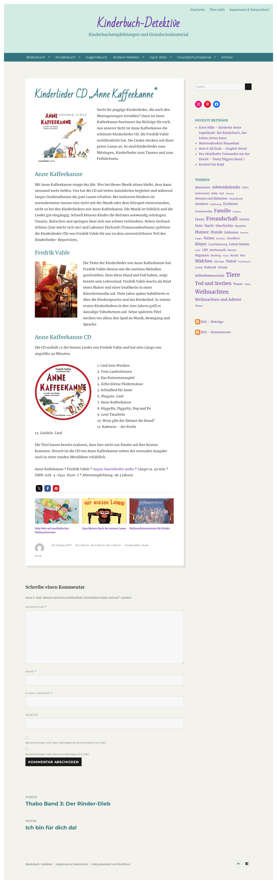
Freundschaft (222, 219)
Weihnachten (212, 292)
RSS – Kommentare (215, 332)
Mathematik (218, 250)
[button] (39, 488)
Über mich (217, 9)
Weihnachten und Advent (218, 299)
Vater (247, 284)
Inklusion (231, 232)
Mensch (231, 250)
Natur (231, 261)
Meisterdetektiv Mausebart (219, 143)
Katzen (209, 238)
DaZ (221, 193)
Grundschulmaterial (194, 57)
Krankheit (233, 238)
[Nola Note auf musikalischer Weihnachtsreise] (57, 511)
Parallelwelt (244, 262)
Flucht (199, 219)
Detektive (201, 204)
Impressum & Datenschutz (249, 9)
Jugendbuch (96, 57)
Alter (245, 187)
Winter (199, 305)
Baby (214, 193)
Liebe (197, 250)
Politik (199, 267)
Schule (222, 267)
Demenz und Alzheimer (211, 198)
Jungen (198, 238)
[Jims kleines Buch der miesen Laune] (104, 511)
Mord (225, 256)
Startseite (197, 9)
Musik (145, 545)
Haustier (240, 226)
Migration (202, 255)
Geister (244, 219)
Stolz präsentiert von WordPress (110, 864)
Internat (244, 233)
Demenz (230, 193)
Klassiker (220, 238)
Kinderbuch (65, 57)
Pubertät (210, 267)
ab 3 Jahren (98, 545)
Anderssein (202, 193)
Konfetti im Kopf (211, 164)
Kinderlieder (132, 545)
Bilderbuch (35, 57)
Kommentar (35, 607)
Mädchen (203, 261)
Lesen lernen (239, 244)
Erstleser (230, 204)
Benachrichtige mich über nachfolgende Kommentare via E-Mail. (65, 742)
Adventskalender (226, 187)
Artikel (227, 57)
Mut (242, 255)
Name (30, 671)
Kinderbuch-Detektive (138, 23)
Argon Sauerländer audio (113, 469)
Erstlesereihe (203, 211)
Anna (38, 555)
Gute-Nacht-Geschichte (214, 226)
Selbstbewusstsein (209, 276)
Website (31, 714)
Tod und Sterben (213, 283)
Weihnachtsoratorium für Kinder (149, 528)
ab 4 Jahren (113, 545)
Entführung (215, 204)
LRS (205, 250)
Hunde (217, 232)
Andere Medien (126, 57)
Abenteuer (202, 187)
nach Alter (158, 57)
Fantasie (237, 211)
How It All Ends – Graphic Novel (223, 148)
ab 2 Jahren (82, 545)
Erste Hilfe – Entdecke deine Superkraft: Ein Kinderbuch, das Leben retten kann (223, 133)
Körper (201, 244)
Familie (222, 210)
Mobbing (216, 255)
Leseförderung (217, 244)
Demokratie (236, 198)
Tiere (233, 274)
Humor (202, 232)
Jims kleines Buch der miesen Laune (104, 528)
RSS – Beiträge (211, 322)
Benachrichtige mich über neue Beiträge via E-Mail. (57, 754)
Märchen (219, 261)
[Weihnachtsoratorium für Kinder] (151, 511)
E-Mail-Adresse (38, 693)
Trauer (238, 284)
